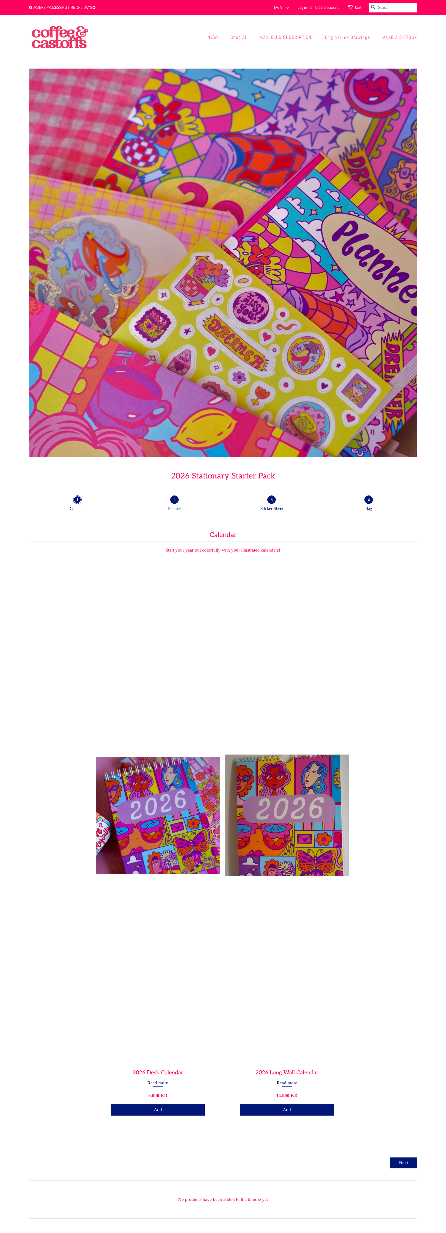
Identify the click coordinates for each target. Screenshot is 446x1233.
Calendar (77, 508)
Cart (358, 7)
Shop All (239, 37)
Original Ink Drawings (347, 37)
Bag (368, 508)
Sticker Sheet (271, 508)
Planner (174, 508)
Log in (302, 7)
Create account (327, 7)
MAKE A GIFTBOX (399, 37)
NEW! (213, 37)
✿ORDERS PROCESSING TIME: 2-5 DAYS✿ (62, 7)
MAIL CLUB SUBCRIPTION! (286, 37)
